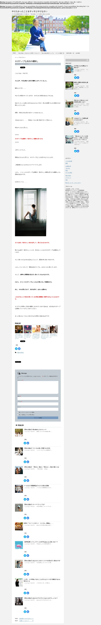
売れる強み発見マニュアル (48, 53)
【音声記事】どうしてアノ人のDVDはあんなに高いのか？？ (41, 542)
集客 (66, 163)
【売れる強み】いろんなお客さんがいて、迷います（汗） (27, 336)
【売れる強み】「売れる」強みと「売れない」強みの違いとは (42, 467)
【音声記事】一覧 (70, 53)
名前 (19, 396)
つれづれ (67, 168)
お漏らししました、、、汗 (26, 620)
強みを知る (20, 352)
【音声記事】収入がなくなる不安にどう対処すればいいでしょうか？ (36, 336)
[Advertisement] (77, 233)
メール (19, 401)
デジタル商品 (68, 172)
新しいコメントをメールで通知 (26, 412)
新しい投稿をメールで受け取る (26, 414)
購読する (69, 57)
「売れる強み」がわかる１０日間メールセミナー (28, 53)
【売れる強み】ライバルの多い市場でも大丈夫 (37, 448)
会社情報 (78, 53)
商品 (66, 170)
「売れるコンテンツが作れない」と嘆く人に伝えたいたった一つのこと (81, 138)
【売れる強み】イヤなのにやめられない (53, 336)
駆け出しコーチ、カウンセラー (73, 182)
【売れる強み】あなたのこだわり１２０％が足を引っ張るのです (43, 560)
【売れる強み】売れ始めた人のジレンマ (35, 429)
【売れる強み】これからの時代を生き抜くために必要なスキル (19, 336)
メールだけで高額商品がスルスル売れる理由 (36, 485)
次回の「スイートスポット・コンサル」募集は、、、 (39, 523)
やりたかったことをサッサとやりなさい (29, 11)
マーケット (68, 177)
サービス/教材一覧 (60, 53)
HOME (14, 53)
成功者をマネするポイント (26, 618)
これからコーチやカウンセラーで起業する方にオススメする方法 (45, 336)
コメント (20, 380)
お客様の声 (68, 166)
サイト (19, 407)
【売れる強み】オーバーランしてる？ (34, 504)
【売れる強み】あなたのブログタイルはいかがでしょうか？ (41, 598)
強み (66, 179)
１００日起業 (68, 161)
